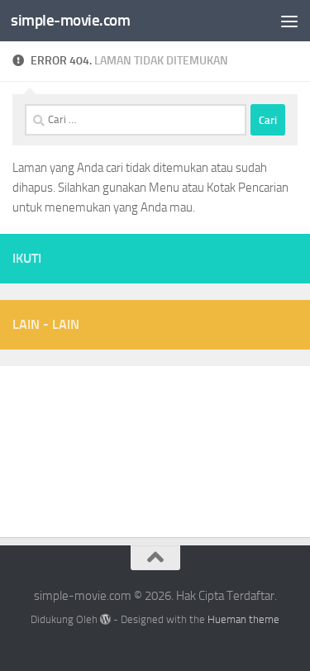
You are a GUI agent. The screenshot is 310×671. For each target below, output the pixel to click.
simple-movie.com (70, 20)
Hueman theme (243, 619)
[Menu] (289, 20)
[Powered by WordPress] (105, 619)
